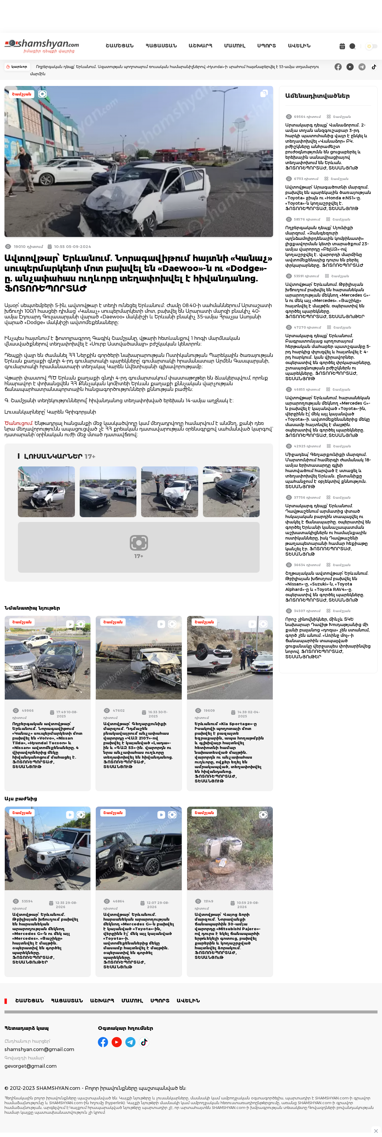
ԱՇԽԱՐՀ (200, 46)
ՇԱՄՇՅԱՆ (120, 46)
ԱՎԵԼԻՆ (299, 46)
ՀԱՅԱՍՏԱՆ (161, 46)
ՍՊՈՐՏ (266, 46)
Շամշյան (21, 94)
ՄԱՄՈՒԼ (234, 46)
